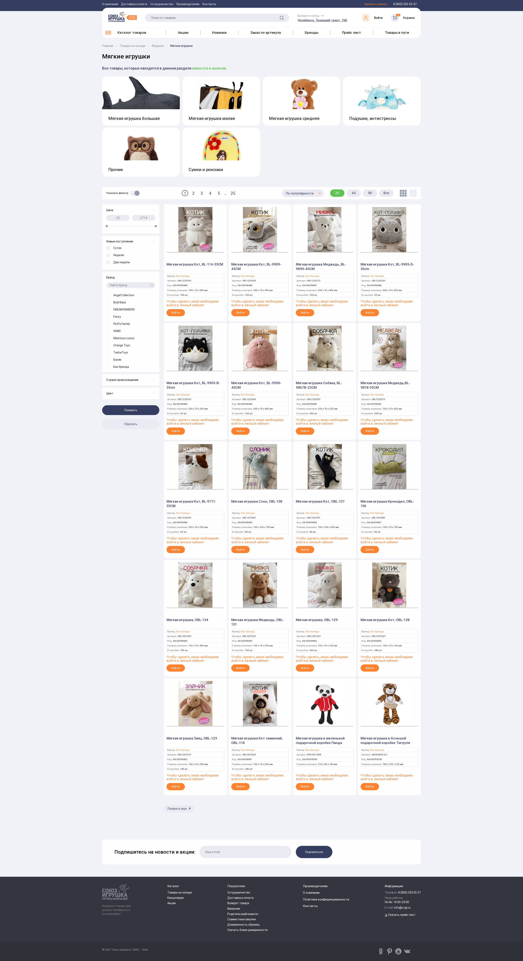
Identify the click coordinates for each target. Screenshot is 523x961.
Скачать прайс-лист (402, 914)
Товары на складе (179, 892)
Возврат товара (238, 903)
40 (354, 193)
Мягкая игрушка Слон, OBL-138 (256, 501)
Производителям (187, 4)
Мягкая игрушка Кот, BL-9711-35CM (191, 503)
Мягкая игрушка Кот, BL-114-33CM (195, 264)
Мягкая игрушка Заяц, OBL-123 (192, 738)
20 (337, 193)
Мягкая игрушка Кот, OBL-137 (320, 501)
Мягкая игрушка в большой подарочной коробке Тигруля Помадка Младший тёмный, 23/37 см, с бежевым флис (389, 745)
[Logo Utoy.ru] (122, 17)
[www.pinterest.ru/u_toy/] (381, 951)
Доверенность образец (243, 924)
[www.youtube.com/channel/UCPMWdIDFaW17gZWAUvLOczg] (398, 951)
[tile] (402, 193)
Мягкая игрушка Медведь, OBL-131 (257, 622)
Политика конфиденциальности (326, 899)
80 (370, 193)
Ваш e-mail (103, 829)
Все (386, 193)
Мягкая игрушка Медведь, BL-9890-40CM (321, 266)
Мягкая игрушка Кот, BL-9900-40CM (256, 385)
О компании (110, 4)
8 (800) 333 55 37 (409, 892)
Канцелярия (175, 897)
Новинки (219, 32)
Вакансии (233, 908)
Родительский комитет (243, 914)
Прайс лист (351, 32)
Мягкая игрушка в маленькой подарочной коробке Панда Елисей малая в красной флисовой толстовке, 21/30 (320, 745)
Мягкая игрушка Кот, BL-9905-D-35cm (387, 266)
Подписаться (314, 852)
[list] (412, 193)
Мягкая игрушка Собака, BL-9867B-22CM (319, 385)
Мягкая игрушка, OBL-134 (187, 620)
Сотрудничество (161, 4)
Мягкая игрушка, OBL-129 (317, 620)
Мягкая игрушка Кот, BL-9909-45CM (256, 266)
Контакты (209, 4)
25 (233, 193)
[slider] (106, 226)
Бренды (311, 32)
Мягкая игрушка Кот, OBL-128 (385, 620)
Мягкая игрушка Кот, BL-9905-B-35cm (193, 385)
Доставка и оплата (134, 4)
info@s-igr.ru (402, 907)
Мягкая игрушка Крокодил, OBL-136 (387, 503)
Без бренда (183, 276)
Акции (183, 32)
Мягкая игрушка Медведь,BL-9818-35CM (385, 385)
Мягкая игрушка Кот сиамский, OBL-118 (257, 740)
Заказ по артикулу (265, 32)
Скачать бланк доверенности (247, 930)
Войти (176, 312)
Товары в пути (397, 32)
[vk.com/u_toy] (407, 951)
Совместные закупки (241, 919)
